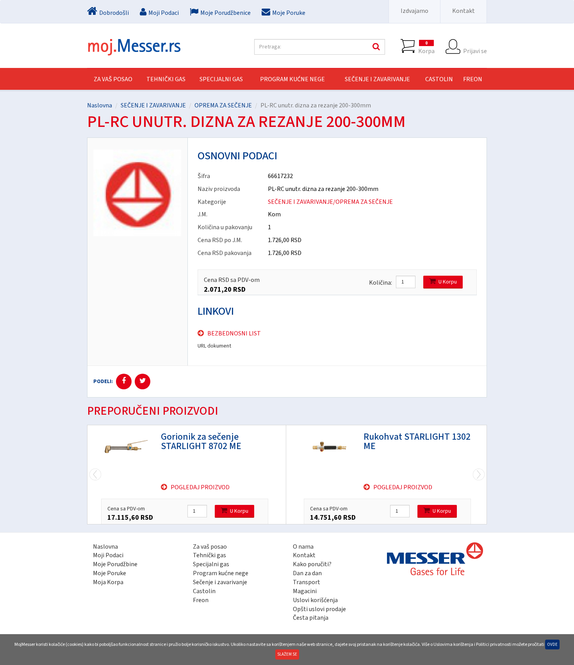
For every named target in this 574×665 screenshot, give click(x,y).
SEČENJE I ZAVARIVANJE (377, 79)
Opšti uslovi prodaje (319, 609)
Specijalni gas (211, 564)
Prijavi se (475, 51)
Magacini (305, 591)
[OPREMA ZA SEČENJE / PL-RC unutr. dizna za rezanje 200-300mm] (137, 193)
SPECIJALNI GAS (221, 79)
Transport (306, 582)
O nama (303, 546)
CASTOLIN (439, 79)
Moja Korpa (108, 582)
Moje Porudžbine (115, 564)
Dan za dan (307, 573)
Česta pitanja (310, 617)
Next (95, 474)
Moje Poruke (109, 573)
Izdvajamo (414, 11)
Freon (201, 600)
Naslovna (99, 105)
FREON (472, 79)
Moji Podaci (108, 555)
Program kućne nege (220, 573)
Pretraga (375, 47)
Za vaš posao (113, 79)
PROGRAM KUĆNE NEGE (292, 79)
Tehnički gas (209, 555)
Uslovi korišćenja (315, 600)
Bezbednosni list (234, 333)
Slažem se (287, 654)
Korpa (426, 47)
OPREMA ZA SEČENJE (223, 105)
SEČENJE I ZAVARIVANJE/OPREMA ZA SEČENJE (330, 202)
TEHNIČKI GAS (165, 79)
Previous (479, 474)
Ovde (552, 644)
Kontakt (463, 11)
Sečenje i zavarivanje (220, 582)
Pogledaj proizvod (200, 487)
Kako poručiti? (312, 564)
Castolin (204, 591)
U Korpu (448, 282)
